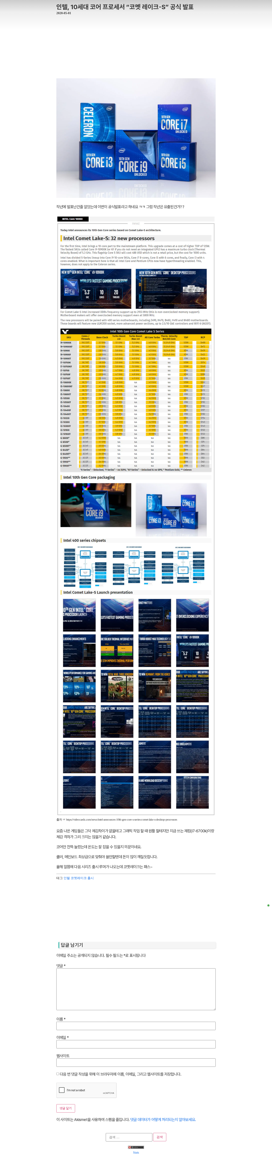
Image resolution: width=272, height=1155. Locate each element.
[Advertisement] (136, 44)
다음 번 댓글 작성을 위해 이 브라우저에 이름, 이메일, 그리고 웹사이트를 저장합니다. (120, 1074)
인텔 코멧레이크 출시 (79, 878)
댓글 (61, 966)
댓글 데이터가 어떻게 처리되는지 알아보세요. (163, 1119)
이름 (61, 1019)
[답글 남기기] (268, 905)
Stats (136, 1152)
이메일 (62, 1037)
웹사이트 (62, 1056)
